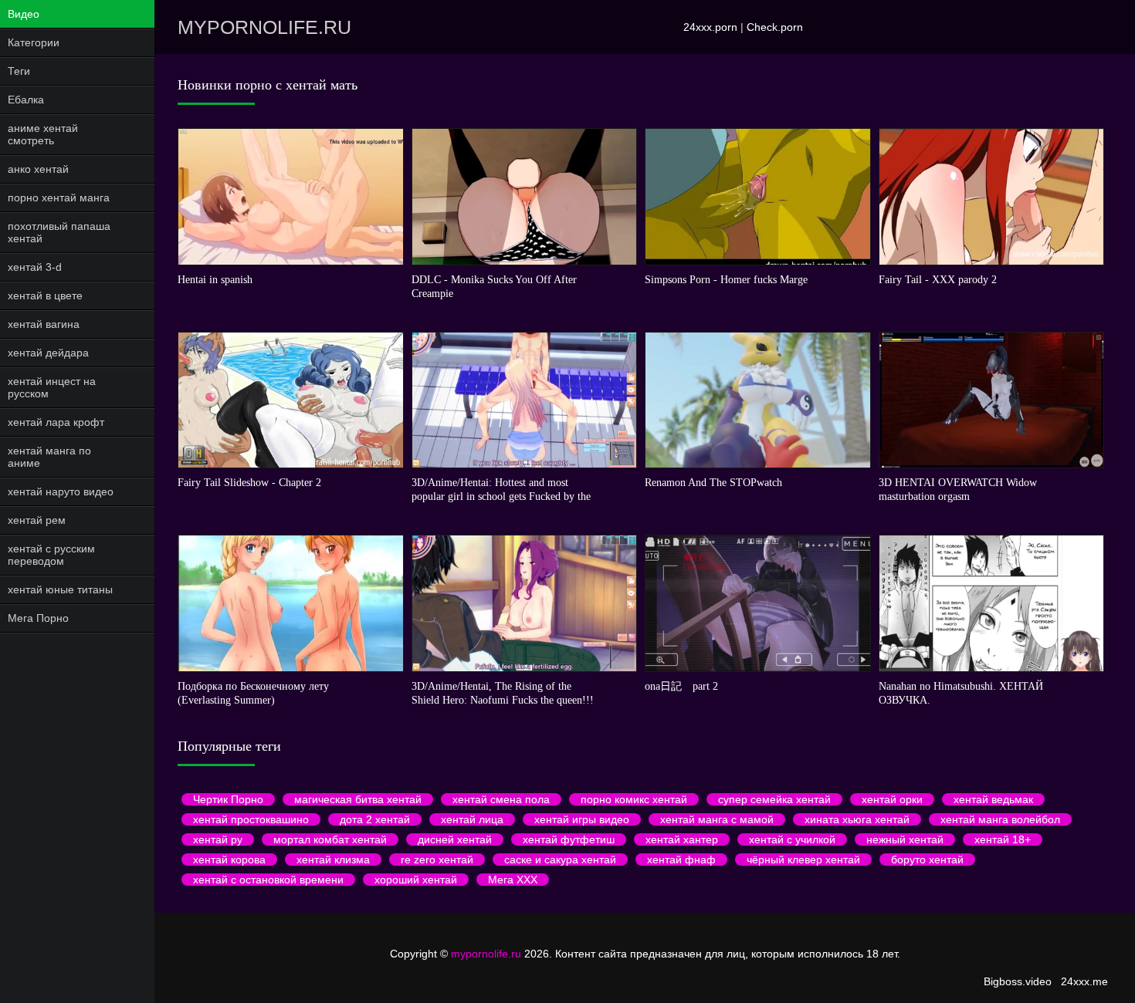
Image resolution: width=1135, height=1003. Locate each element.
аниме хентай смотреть (43, 134)
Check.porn (775, 27)
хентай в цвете (45, 295)
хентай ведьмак (993, 799)
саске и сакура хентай (560, 859)
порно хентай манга (59, 197)
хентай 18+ (1002, 839)
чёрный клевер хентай (803, 859)
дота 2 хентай (375, 819)
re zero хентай (437, 859)
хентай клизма (333, 859)
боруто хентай (927, 859)
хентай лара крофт (56, 422)
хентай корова (229, 859)
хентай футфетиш (569, 839)
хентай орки (892, 799)
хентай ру (217, 839)
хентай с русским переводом (51, 554)
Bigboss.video (1018, 981)
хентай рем (37, 520)
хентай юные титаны (60, 589)
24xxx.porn (710, 27)
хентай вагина (44, 324)
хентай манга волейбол (1000, 819)
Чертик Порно (228, 799)
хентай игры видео (581, 819)
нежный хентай (905, 839)
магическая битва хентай (358, 799)
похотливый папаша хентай (59, 232)
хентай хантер (681, 839)
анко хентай (38, 169)
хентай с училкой (792, 839)
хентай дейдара (48, 352)
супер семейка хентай (774, 799)
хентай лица (472, 819)
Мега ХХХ (512, 879)
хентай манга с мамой (717, 819)
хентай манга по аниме (49, 456)
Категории (33, 42)
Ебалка (26, 99)
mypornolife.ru (264, 27)
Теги (19, 71)
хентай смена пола (501, 799)
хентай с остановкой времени (268, 879)
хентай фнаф (681, 859)
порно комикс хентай (634, 799)
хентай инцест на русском (52, 387)
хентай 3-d (35, 267)
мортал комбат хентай (330, 839)
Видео (23, 14)
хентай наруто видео (61, 491)
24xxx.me (1084, 981)
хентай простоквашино (251, 819)
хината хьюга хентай (857, 819)
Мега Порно (38, 618)
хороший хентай (415, 879)
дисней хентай (455, 839)
